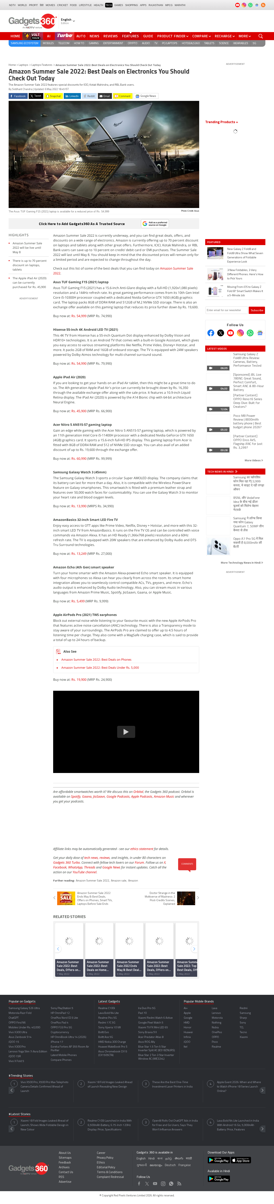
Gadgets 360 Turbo (66, 862)
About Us (65, 1153)
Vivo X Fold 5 (16, 1061)
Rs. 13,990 (78, 506)
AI (49, 36)
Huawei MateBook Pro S (112, 1046)
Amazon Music (164, 796)
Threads (89, 867)
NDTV (12, 5)
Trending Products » (221, 122)
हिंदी (42, 5)
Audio (146, 43)
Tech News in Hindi (220, 472)
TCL (242, 1027)
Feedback (65, 1162)
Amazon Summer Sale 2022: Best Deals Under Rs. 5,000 (100, 667)
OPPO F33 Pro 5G (61, 1027)
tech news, (91, 857)
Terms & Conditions (110, 1172)
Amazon (133, 880)
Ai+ (186, 1008)
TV (155, 43)
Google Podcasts (118, 796)
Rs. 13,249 (78, 553)
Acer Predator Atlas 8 (150, 1037)
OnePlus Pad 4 (59, 1022)
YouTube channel (84, 872)
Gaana (86, 796)
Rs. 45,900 (78, 411)
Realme (216, 1046)
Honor (187, 1027)
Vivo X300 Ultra (18, 1032)
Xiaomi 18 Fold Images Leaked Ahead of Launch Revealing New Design (110, 1084)
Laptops (23, 65)
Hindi (151, 1158)
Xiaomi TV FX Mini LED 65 (153, 1027)
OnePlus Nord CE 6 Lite (64, 1017)
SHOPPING (131, 5)
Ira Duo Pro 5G (146, 1008)
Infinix (187, 1037)
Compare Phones (61, 1060)
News (94, 36)
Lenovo (216, 1013)
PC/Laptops (169, 43)
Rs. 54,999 (78, 316)
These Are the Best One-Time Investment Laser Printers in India (172, 1084)
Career (101, 1153)
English (141, 1158)
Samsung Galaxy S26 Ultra (24, 1008)
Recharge (223, 36)
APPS (143, 5)
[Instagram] (240, 333)
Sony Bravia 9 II (147, 1032)
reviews (104, 857)
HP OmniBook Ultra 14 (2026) (68, 1037)
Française (185, 1165)
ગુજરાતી (142, 1165)
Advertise (65, 1182)
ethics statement (141, 849)
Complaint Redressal (110, 1177)
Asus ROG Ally (146, 1042)
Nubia (215, 1027)
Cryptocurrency (60, 1032)
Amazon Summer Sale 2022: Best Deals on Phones (96, 659)
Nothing (216, 1022)
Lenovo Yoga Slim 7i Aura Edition (28, 1051)
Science (224, 43)
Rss (179, 1182)
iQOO (187, 1042)
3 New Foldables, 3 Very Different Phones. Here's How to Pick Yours (245, 274)
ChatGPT (14, 1017)
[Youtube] (230, 333)
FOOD (73, 5)
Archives (64, 1167)
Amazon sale (118, 880)
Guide (148, 36)
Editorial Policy (106, 1167)
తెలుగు (179, 1158)
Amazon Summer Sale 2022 (92, 880)
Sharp (243, 1017)
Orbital (138, 791)
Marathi (180, 5)
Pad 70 (142, 1013)
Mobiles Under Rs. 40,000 (24, 1027)
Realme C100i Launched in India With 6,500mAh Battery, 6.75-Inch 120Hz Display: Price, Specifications (110, 1125)
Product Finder (171, 36)
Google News (111, 867)
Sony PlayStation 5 (62, 1008)
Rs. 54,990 (78, 363)
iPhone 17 (57, 1042)
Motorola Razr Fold (20, 1013)
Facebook (60, 867)
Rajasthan (156, 5)
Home (15, 36)
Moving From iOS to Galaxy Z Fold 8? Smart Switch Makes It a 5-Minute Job (245, 291)
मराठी (189, 1158)
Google (188, 1017)
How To (79, 43)
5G (254, 43)
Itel (185, 1046)
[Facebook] (210, 333)
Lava (214, 1008)
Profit (33, 5)
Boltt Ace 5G (105, 1037)
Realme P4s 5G (107, 1017)
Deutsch (170, 1165)
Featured (214, 242)
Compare (200, 36)
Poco (215, 1042)
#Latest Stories (19, 1114)
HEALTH (98, 5)
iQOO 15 (14, 1042)
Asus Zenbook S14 (20, 1037)
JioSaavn (99, 796)
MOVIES (50, 5)
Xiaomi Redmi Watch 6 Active (155, 1017)
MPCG (169, 5)
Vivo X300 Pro (17, 1046)
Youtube (155, 1182)
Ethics (101, 1162)
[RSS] (263, 5)
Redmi (244, 1008)
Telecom (63, 43)
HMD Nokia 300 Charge (112, 1042)
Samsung (245, 1013)
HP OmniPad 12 (60, 1013)
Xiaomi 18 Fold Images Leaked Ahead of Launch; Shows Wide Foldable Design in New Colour (44, 1125)
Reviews (111, 36)
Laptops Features (41, 65)
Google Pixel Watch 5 (150, 1022)
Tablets (209, 43)
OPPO (215, 1037)
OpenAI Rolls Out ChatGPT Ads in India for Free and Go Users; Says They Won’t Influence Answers (175, 1125)
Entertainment (113, 43)
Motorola (217, 1017)
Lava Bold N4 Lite (108, 1013)
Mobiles (48, 43)
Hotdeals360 (191, 43)
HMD (187, 1022)
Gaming (94, 43)
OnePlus (217, 1032)
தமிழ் (168, 1158)
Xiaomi (244, 1037)
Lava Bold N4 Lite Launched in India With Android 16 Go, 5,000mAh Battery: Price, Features (238, 1125)
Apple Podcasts (141, 796)
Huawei (188, 1032)
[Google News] (260, 333)
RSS (61, 1177)
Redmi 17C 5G (106, 1022)
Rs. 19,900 (78, 679)
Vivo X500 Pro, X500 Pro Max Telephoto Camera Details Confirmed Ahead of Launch (44, 1087)
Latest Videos (217, 349)
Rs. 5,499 (78, 601)
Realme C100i (106, 1008)
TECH (109, 5)
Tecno (243, 1032)
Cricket (62, 5)
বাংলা (159, 1158)
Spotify (75, 796)
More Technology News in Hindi (241, 562)
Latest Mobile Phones (64, 1055)
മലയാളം (156, 1165)
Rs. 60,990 (78, 458)
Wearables (240, 43)
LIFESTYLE (85, 5)
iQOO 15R (15, 1056)
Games (118, 5)
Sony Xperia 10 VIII (109, 1027)
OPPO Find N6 (17, 1022)
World (22, 5)
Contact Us (66, 1172)
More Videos (253, 460)
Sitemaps (65, 1157)
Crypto (132, 43)
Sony (243, 1022)
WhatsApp (75, 867)
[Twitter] (220, 333)
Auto (81, 36)
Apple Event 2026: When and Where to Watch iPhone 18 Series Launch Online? (239, 1087)
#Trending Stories (21, 1075)
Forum (139, 862)
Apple (187, 1013)
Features (130, 36)
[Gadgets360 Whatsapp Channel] (250, 333)
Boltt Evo (103, 1032)
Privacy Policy (105, 1157)
